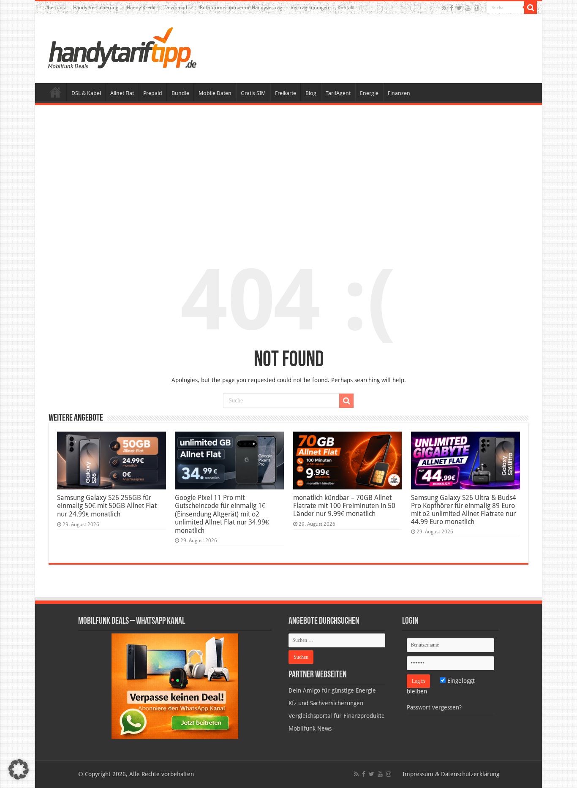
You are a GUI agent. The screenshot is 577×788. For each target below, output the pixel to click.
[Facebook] (451, 8)
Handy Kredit (141, 8)
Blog (310, 93)
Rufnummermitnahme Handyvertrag (241, 8)
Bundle (180, 93)
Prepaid (152, 93)
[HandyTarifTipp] (121, 47)
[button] (530, 7)
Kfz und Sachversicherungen (325, 703)
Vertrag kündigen (310, 8)
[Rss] (444, 8)
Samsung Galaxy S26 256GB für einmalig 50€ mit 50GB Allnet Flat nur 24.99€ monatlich (107, 506)
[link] (175, 685)
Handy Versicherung (95, 8)
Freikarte (285, 93)
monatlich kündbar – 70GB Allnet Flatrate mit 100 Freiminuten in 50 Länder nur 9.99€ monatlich (344, 506)
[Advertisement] (288, 175)
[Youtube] (468, 8)
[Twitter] (459, 8)
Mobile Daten (215, 93)
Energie (369, 93)
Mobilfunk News (310, 728)
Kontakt (346, 8)
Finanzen (399, 93)
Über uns (54, 8)
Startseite (55, 92)
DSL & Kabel (86, 93)
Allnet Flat (122, 93)
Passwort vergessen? (434, 707)
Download (175, 8)
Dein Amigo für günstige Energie (332, 690)
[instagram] (476, 8)
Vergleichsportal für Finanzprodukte (336, 715)
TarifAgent (338, 93)
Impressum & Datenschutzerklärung (451, 774)
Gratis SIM (253, 93)
